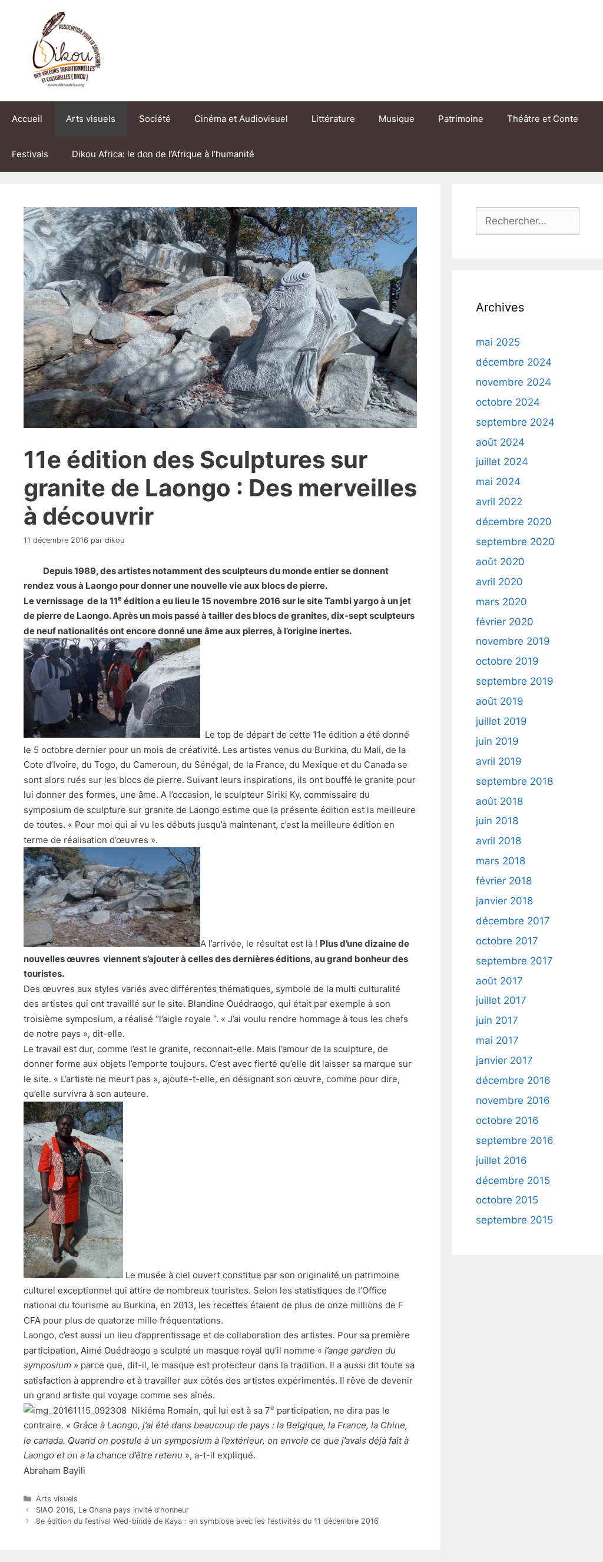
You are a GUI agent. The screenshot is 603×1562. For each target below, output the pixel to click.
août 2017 (499, 981)
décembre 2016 (513, 1080)
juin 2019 (497, 741)
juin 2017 (497, 1020)
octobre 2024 (508, 402)
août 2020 (500, 562)
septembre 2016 (515, 1140)
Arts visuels (90, 118)
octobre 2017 (507, 941)
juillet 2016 (501, 1160)
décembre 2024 (514, 362)
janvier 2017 (504, 1060)
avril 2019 (499, 761)
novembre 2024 (513, 382)
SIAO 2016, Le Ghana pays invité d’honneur (112, 1509)
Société (155, 118)
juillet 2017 (501, 1000)
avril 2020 (499, 582)
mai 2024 (498, 481)
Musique (397, 118)
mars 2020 (501, 602)
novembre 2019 (513, 641)
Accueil (27, 118)
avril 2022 (499, 502)
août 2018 (499, 801)
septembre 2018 (514, 781)
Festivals (30, 154)
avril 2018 (498, 841)
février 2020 (505, 622)
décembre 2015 (513, 1180)
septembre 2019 (515, 681)
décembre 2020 (514, 522)
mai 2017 (497, 1040)
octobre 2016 (507, 1120)
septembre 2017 (514, 961)
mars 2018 (500, 861)
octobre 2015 (507, 1200)
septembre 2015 (514, 1220)
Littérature (333, 118)
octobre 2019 (507, 661)
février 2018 (504, 881)
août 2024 (500, 442)
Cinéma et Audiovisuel (241, 118)
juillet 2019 (501, 721)
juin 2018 (497, 821)
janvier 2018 (504, 901)
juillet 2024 (502, 461)
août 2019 (500, 701)
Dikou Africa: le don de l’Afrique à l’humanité (163, 154)
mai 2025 (498, 342)
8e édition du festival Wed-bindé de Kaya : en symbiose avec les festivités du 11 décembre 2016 (207, 1521)
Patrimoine (460, 118)
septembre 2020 (515, 542)
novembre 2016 (513, 1100)
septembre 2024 (515, 422)
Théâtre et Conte (542, 118)
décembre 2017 (513, 921)
